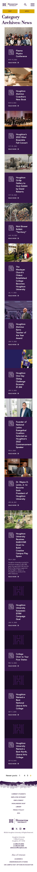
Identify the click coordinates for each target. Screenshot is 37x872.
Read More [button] (12, 62)
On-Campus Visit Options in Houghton (18, 865)
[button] (32, 4)
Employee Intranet (18, 797)
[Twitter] (17, 829)
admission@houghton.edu (18, 847)
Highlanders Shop (18, 803)
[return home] (10, 4)
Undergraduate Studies (18, 862)
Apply (27, 11)
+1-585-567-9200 (18, 845)
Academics (19, 859)
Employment (18, 800)
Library (18, 806)
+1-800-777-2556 (18, 843)
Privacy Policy (18, 810)
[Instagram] (20, 829)
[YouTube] (24, 829)
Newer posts (11, 776)
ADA (18, 813)
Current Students (18, 794)
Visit (10, 11)
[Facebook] (13, 829)
